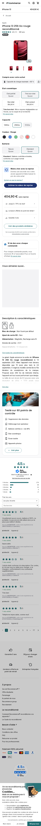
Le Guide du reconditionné (11, 719)
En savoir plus (8, 114)
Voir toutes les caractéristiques (13, 353)
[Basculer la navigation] (3, 3)
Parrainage (6, 695)
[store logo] (13, 3)
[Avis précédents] (2, 630)
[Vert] (16, 137)
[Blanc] (33, 137)
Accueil (8, 16)
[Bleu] (10, 137)
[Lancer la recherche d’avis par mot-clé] (37, 506)
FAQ (3, 735)
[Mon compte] (33, 3)
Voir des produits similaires (20, 226)
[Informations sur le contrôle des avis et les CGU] (31, 475)
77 (34, 630)
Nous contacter (7, 729)
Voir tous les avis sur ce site (21, 478)
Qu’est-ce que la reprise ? (13, 180)
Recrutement (6, 705)
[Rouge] (27, 137)
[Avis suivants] (38, 630)
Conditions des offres (10, 732)
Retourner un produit (9, 738)
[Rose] (22, 137)
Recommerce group (9, 701)
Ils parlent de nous (8, 698)
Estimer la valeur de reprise (20, 185)
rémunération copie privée (20, 234)
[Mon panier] (38, 3)
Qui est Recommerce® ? (11, 689)
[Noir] (4, 137)
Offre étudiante (7, 692)
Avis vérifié (7, 514)
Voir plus (5, 387)
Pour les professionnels (10, 741)
